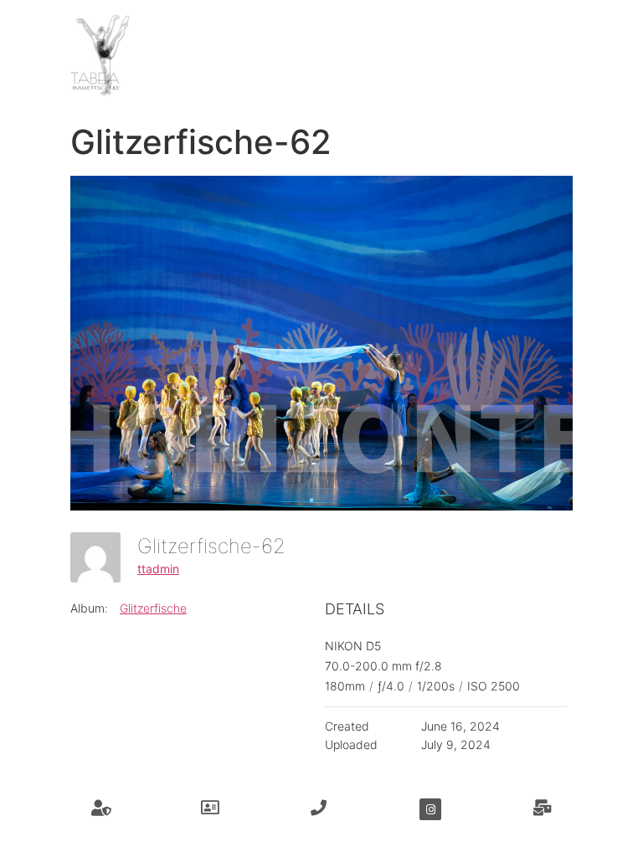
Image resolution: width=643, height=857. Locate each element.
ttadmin (158, 569)
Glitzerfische (153, 608)
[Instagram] (430, 809)
